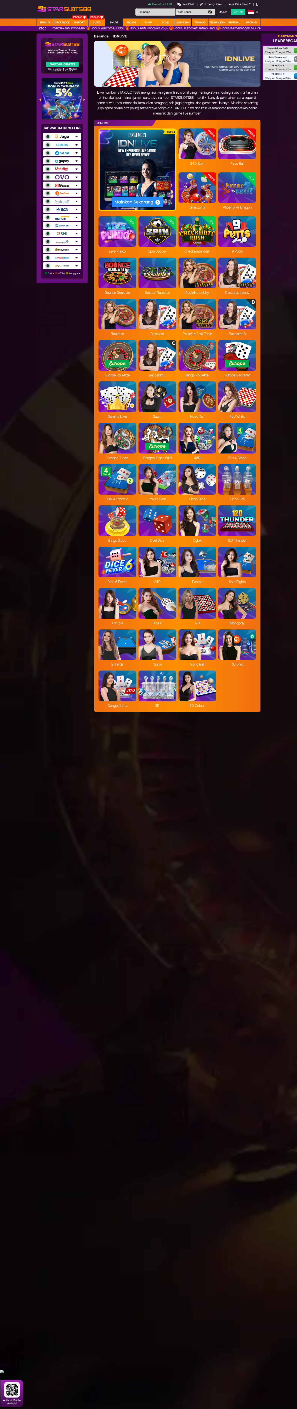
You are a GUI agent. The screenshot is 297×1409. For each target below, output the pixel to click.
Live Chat (187, 4)
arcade (131, 22)
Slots (97, 22)
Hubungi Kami (213, 4)
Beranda (45, 22)
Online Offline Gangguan (63, 273)
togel (166, 22)
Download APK (162, 4)
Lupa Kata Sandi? (240, 4)
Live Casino (183, 22)
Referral (234, 22)
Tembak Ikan (217, 22)
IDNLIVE (114, 22)
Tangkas (200, 22)
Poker (148, 22)
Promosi (251, 22)
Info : (42, 28)
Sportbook (62, 22)
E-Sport (79, 22)
